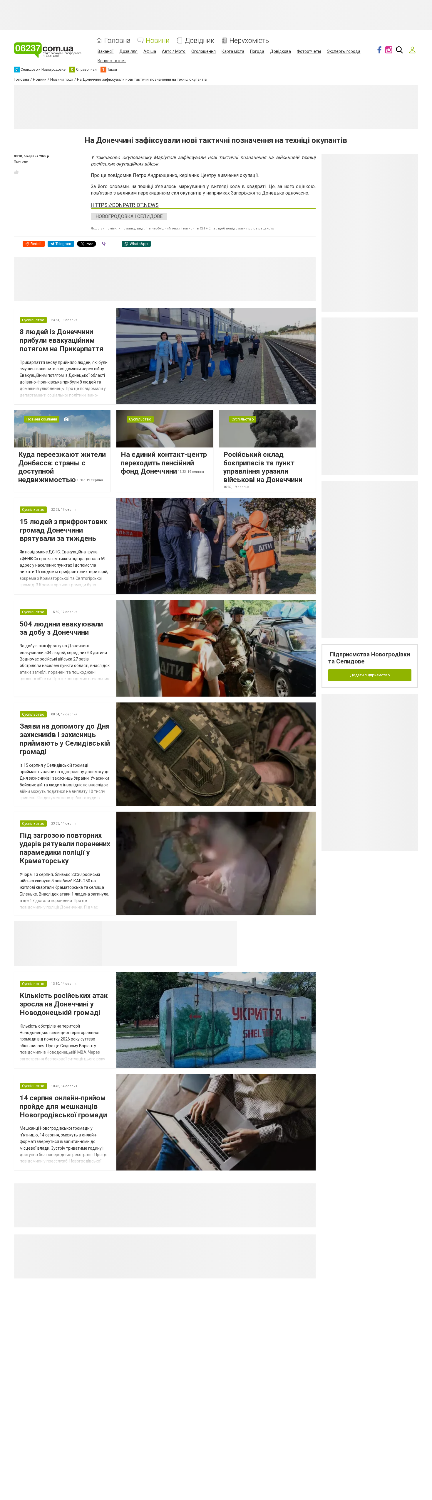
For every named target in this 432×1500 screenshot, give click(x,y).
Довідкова (280, 51)
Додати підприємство (370, 675)
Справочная (195, 928)
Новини (158, 41)
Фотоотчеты (309, 51)
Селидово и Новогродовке (141, 928)
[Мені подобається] (16, 172)
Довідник (199, 41)
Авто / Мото (173, 51)
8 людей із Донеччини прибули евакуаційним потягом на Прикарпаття (61, 340)
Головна (117, 41)
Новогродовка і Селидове (129, 216)
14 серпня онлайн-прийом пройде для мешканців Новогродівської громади (63, 1106)
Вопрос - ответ (112, 60)
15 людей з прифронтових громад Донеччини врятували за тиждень (63, 530)
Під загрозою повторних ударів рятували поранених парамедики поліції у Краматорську (65, 848)
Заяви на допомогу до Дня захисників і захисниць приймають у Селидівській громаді (65, 739)
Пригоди (21, 161)
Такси (228, 928)
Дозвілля (128, 51)
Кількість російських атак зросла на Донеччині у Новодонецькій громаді (64, 1004)
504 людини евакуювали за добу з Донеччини (61, 628)
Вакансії (105, 51)
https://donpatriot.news (125, 205)
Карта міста (233, 51)
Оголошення (203, 51)
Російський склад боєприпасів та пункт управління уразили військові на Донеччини (262, 467)
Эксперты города (343, 51)
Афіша (149, 51)
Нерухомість (249, 41)
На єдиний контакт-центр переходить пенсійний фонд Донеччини (164, 463)
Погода (257, 51)
